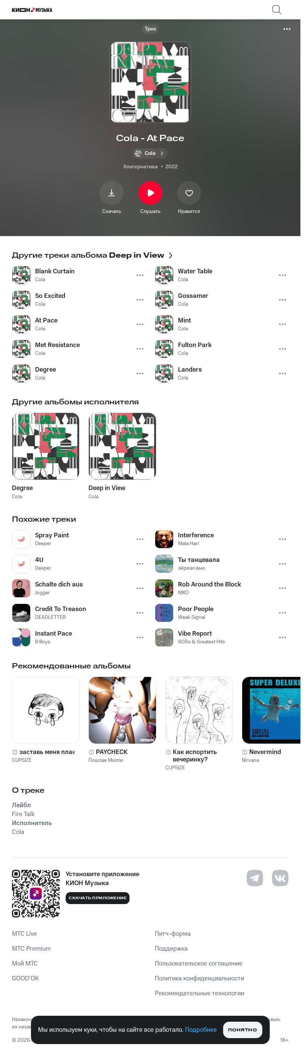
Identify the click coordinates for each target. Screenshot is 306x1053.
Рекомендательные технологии (199, 993)
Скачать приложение (98, 898)
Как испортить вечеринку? (195, 755)
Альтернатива (140, 167)
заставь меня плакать (52, 752)
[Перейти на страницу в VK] (280, 878)
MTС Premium (31, 948)
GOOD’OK (25, 978)
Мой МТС (25, 963)
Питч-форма (173, 933)
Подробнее (201, 1029)
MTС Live (24, 933)
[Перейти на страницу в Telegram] (255, 878)
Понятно (242, 1030)
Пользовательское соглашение (199, 963)
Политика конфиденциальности (199, 978)
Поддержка (171, 948)
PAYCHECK (112, 752)
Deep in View (106, 488)
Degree (22, 488)
